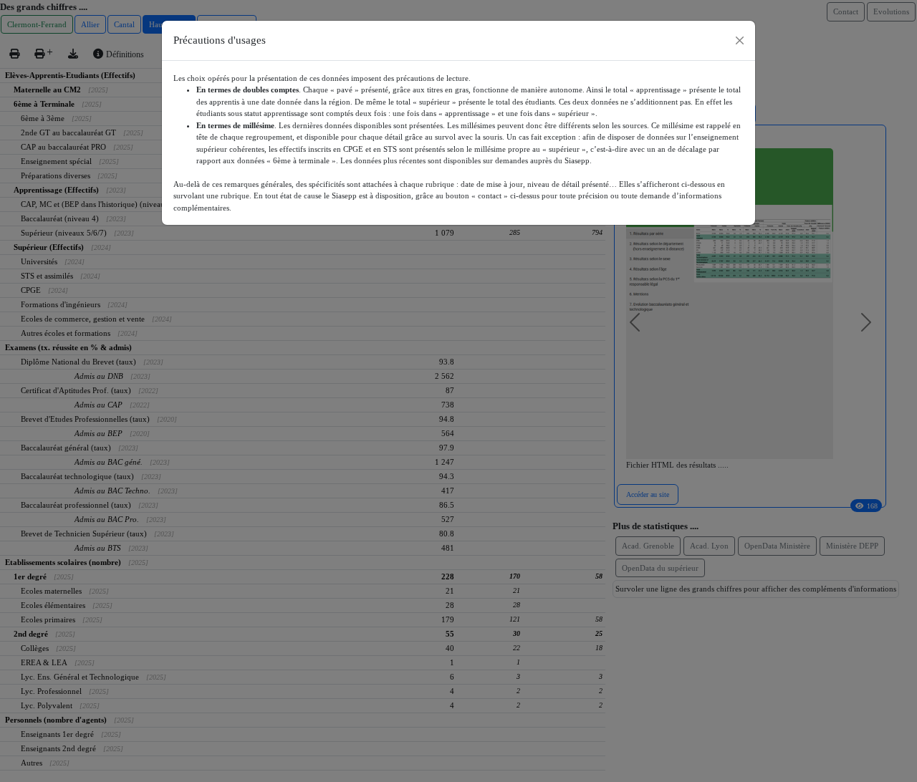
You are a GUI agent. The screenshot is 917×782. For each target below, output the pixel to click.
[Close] (739, 40)
